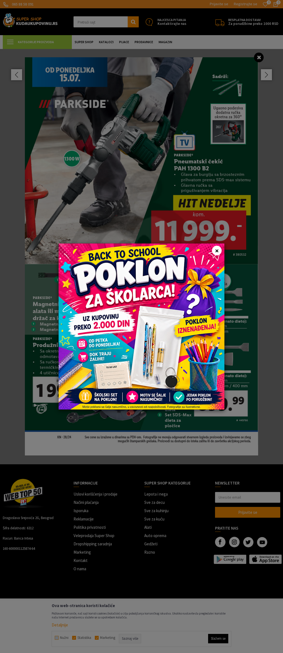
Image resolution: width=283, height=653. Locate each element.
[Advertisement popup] (141, 326)
